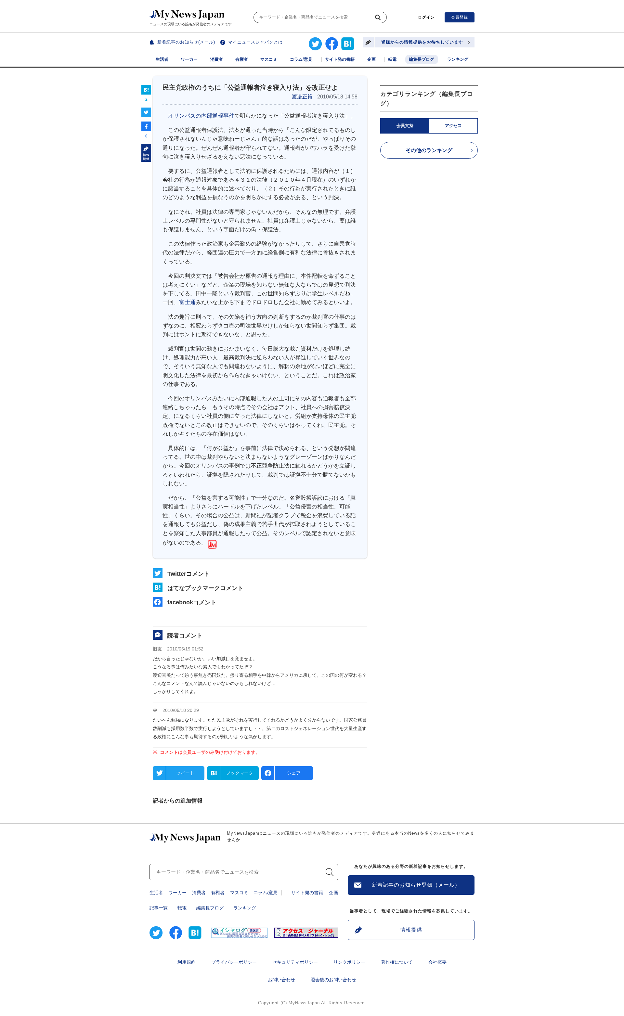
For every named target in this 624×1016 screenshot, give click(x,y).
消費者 (216, 59)
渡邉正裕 (302, 96)
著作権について (397, 962)
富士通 (187, 302)
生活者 (162, 59)
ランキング (457, 59)
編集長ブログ (421, 59)
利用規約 (186, 962)
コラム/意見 (301, 59)
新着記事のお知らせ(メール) (186, 42)
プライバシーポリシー (234, 962)
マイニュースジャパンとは (255, 42)
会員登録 (459, 17)
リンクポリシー (349, 962)
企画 (371, 59)
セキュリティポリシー (295, 962)
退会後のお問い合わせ (333, 979)
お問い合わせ (281, 979)
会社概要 (437, 962)
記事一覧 (159, 907)
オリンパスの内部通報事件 (201, 116)
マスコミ (268, 59)
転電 (392, 59)
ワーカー (189, 59)
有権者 (241, 59)
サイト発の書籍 (340, 59)
